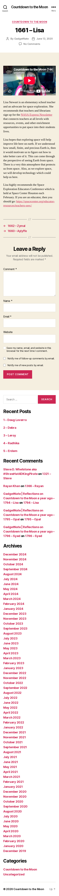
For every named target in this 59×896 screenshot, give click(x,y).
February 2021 (13, 781)
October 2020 (13, 801)
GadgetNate (21, 38)
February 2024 (13, 604)
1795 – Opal (32, 519)
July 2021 (10, 757)
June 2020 (11, 821)
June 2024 (11, 584)
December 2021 (14, 732)
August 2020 (12, 811)
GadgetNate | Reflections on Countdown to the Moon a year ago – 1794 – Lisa (29, 498)
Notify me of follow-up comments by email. (31, 358)
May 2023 (10, 648)
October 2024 (13, 564)
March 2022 (11, 717)
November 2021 (14, 737)
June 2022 (10, 702)
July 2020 (10, 816)
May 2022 (10, 707)
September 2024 (15, 569)
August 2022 (12, 692)
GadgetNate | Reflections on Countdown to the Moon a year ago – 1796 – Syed (29, 531)
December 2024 (14, 554)
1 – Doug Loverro (15, 420)
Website (8, 332)
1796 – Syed (33, 536)
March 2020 (12, 836)
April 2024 (10, 594)
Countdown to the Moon (29, 7)
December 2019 (14, 851)
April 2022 (10, 712)
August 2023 (12, 633)
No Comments (31, 43)
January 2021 (13, 786)
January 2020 (13, 846)
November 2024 (14, 559)
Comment (10, 269)
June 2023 (11, 643)
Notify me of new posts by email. (25, 365)
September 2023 (15, 628)
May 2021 (10, 767)
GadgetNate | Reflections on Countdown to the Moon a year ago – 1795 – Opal (29, 515)
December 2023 (14, 613)
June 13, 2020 (44, 38)
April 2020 (10, 831)
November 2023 (14, 618)
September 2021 (15, 747)
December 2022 (14, 673)
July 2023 (10, 638)
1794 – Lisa (31, 502)
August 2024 (12, 574)
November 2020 (15, 796)
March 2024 (11, 599)
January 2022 (13, 727)
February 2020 (13, 841)
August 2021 (12, 752)
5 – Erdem (10, 451)
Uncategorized (14, 874)
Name (7, 301)
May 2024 (10, 589)
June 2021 (10, 762)
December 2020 (15, 791)
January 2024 (13, 608)
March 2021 (11, 777)
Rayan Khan (11, 486)
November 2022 (14, 678)
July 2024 (10, 579)
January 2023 (13, 668)
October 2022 (13, 683)
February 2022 (13, 722)
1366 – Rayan (34, 486)
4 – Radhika (11, 443)
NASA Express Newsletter (36, 115)
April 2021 (10, 772)
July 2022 (10, 697)
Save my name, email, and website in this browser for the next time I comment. (29, 350)
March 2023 (11, 658)
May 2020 (10, 826)
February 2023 (13, 663)
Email (7, 316)
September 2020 (15, 806)
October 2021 (13, 742)
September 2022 (15, 688)
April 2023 (10, 653)
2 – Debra (9, 427)
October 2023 (13, 623)
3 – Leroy (9, 435)
